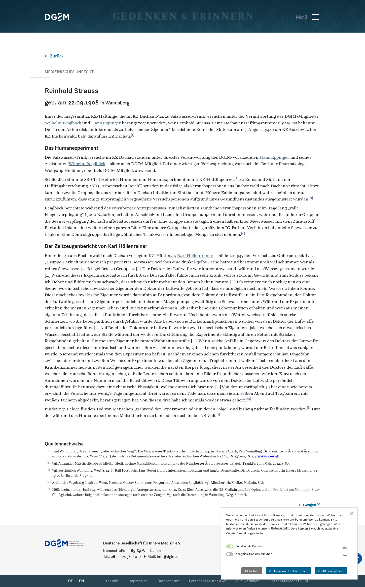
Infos (343, 547)
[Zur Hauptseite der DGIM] (64, 542)
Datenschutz (168, 581)
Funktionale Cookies (249, 546)
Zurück (57, 56)
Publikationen (247, 581)
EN (81, 581)
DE (70, 581)
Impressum (138, 581)
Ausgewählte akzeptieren (290, 571)
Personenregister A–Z (207, 581)
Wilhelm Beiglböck (63, 123)
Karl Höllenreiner (127, 246)
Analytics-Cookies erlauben (253, 554)
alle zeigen (307, 504)
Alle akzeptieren (333, 571)
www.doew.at (268, 456)
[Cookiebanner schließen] (351, 513)
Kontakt (112, 581)
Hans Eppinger (106, 123)
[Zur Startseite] (59, 16)
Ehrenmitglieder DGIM (288, 581)
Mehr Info (251, 571)
